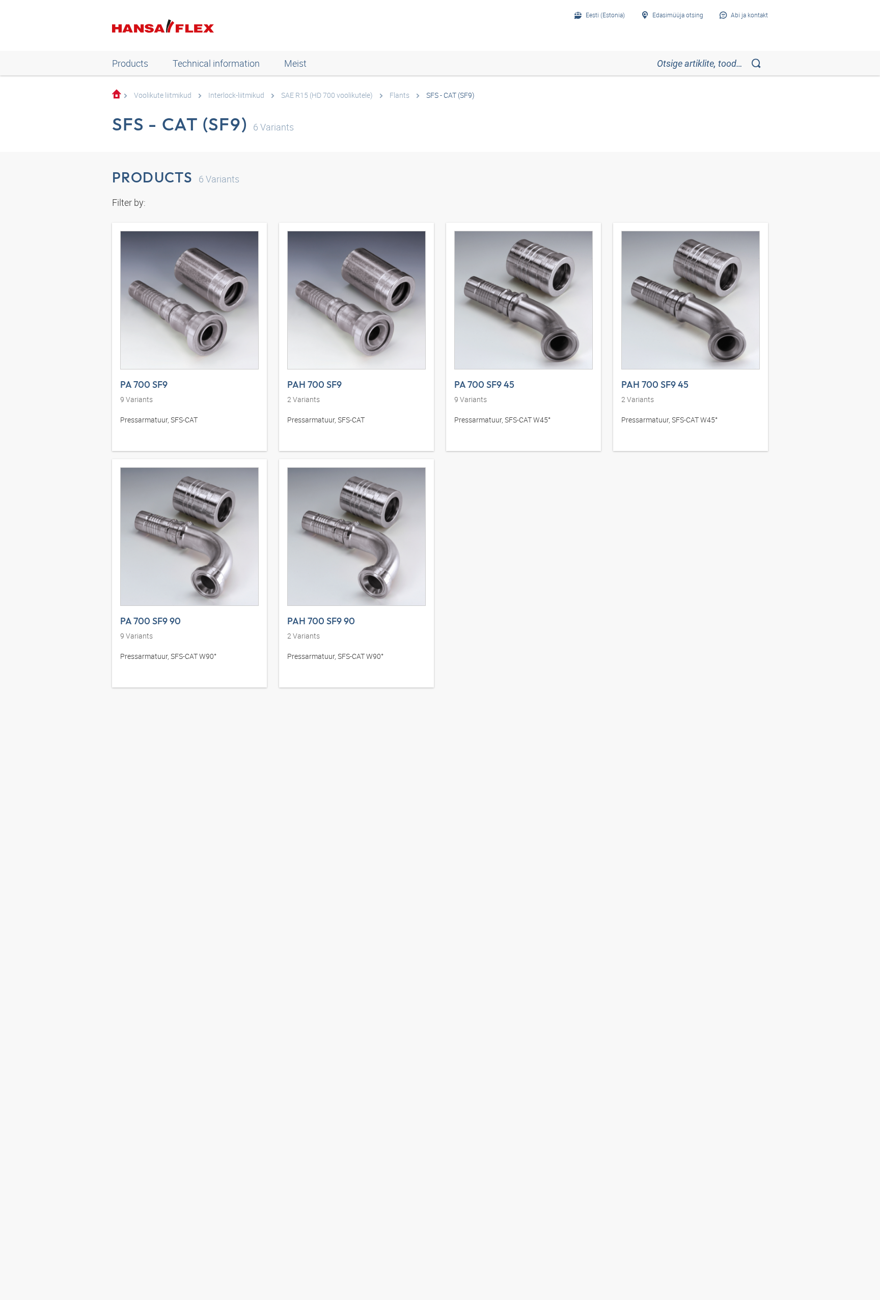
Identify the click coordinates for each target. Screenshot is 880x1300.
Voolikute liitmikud (162, 95)
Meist (295, 63)
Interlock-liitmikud (236, 95)
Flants (399, 95)
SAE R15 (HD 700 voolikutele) (327, 95)
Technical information (216, 63)
